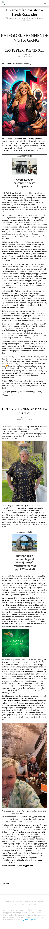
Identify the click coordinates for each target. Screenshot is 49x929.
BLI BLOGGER (31, 905)
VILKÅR (40, 901)
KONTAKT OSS (18, 905)
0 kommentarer (24, 54)
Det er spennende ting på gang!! (24, 411)
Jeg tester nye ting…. (24, 50)
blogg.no (36, 917)
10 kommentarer (24, 417)
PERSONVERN (30, 901)
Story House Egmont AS (29, 920)
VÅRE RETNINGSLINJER (15, 901)
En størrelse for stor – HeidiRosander (24, 14)
